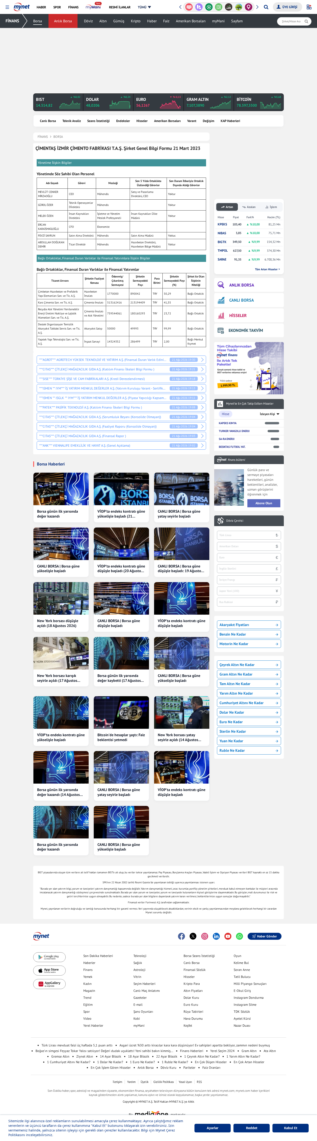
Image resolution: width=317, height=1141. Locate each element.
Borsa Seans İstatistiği (199, 956)
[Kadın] (249, 7)
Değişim (208, 121)
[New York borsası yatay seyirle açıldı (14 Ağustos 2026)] (181, 712)
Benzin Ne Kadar (233, 634)
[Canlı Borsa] (229, 7)
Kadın (87, 984)
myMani (218, 21)
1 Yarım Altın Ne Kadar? (243, 1056)
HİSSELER (238, 315)
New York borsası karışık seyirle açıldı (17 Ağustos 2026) (57, 678)
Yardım (131, 1082)
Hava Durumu (193, 1018)
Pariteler (189, 1067)
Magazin (89, 991)
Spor (86, 1011)
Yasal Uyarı (185, 1082)
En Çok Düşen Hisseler (211, 1062)
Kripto (136, 21)
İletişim (117, 1082)
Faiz (166, 21)
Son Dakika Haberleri (98, 956)
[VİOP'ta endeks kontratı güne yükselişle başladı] (61, 712)
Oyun (237, 956)
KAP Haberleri (230, 121)
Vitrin (137, 977)
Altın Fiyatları (193, 991)
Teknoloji (139, 956)
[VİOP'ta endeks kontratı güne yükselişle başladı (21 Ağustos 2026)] (121, 489)
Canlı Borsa (48, 121)
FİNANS (12, 20)
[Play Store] (49, 957)
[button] (7, 7)
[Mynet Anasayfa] (22, 5)
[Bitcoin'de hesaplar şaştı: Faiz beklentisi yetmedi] (121, 712)
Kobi (136, 1018)
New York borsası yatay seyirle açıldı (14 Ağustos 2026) (178, 737)
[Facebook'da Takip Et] (181, 936)
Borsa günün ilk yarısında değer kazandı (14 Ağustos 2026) (58, 792)
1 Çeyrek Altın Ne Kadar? (202, 1056)
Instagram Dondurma (249, 998)
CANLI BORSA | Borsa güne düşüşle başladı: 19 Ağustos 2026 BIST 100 (180, 569)
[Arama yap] (266, 7)
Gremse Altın (60, 1056)
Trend (87, 998)
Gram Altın (249, 1051)
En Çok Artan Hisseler (249, 1062)
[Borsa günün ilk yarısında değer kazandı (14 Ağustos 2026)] (61, 767)
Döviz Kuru (168, 1067)
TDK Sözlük (242, 1011)
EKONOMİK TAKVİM (246, 330)
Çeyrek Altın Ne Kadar (237, 664)
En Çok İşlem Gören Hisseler (111, 1067)
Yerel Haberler (93, 1025)
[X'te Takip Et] (193, 936)
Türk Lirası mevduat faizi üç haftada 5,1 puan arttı (77, 1045)
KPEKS (222, 224)
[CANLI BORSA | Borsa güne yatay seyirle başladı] (181, 489)
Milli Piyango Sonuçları (250, 984)
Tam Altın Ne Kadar (235, 683)
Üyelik (145, 1082)
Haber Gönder (267, 936)
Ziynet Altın (84, 1056)
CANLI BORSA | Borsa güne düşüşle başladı (118, 623)
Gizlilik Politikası (163, 1082)
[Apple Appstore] (49, 971)
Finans (88, 970)
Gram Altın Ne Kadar (236, 674)
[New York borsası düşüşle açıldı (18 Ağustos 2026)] (61, 598)
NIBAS (222, 233)
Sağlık (137, 963)
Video (87, 1018)
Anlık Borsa (63, 21)
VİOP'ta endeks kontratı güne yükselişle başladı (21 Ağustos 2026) (121, 514)
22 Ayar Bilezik (166, 1056)
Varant (191, 121)
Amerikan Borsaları (191, 21)
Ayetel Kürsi (242, 1018)
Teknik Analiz (71, 121)
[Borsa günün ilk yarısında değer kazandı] (61, 489)
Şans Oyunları (143, 1011)
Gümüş (118, 21)
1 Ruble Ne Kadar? (175, 1062)
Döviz (88, 21)
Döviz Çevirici (234, 521)
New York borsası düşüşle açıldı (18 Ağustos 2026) (57, 623)
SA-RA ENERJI (226, 439)
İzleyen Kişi (267, 414)
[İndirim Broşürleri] (199, 7)
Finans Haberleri (191, 1051)
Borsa (37, 21)
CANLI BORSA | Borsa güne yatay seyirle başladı (179, 513)
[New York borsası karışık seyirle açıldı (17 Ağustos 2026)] (61, 653)
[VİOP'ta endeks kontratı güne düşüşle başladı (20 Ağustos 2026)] (121, 544)
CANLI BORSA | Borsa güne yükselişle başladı (58, 568)
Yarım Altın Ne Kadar (236, 693)
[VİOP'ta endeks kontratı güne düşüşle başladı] (181, 598)
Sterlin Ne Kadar (233, 731)
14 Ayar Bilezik (110, 1056)
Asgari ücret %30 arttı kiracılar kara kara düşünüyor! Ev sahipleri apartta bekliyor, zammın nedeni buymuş (195, 1045)
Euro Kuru (191, 1004)
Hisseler (142, 121)
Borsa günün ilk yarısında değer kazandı (57, 513)
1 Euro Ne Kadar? (142, 1062)
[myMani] (94, 7)
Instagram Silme (245, 1004)
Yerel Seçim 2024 (222, 1051)
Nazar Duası (242, 1025)
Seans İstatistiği (98, 121)
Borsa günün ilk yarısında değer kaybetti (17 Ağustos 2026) (119, 678)
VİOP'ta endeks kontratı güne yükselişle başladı (61, 737)
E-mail (137, 1004)
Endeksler (123, 121)
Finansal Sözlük (195, 970)
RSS (199, 1082)
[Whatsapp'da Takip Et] (239, 936)
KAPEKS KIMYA (227, 423)
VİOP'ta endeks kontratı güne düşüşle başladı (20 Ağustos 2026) (121, 569)
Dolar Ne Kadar (232, 712)
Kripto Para (192, 984)
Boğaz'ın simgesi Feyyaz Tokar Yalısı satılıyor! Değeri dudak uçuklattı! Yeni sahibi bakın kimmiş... (104, 1051)
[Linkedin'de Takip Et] (216, 936)
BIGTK (222, 242)
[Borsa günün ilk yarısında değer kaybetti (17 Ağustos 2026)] (121, 653)
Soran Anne (242, 970)
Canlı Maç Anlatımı (146, 991)
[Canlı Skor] (209, 7)
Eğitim (88, 1004)
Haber (152, 21)
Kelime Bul (241, 963)
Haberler (89, 963)
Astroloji (139, 970)
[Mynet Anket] (189, 7)
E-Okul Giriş (242, 991)
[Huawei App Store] (49, 984)
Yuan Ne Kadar (231, 741)
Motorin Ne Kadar (234, 643)
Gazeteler (140, 998)
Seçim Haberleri (144, 984)
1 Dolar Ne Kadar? (110, 1062)
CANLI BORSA (241, 300)
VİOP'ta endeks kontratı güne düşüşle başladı (181, 623)
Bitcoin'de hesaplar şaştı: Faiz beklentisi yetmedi (121, 737)
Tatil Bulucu (242, 977)
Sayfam (237, 21)
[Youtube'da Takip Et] (227, 936)
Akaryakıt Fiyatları (234, 624)
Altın (103, 21)
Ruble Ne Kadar (232, 750)
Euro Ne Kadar (231, 721)
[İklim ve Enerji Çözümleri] (239, 7)
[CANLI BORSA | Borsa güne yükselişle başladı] (61, 544)
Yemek (87, 977)
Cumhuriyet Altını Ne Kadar (242, 702)
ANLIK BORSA (241, 285)
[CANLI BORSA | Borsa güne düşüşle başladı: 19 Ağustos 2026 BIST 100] (181, 544)
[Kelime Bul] (219, 7)
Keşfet (188, 1025)
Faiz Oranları (211, 1067)
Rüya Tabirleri (193, 1011)
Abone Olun (264, 503)
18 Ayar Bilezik (138, 1056)
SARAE (222, 259)
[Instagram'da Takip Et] (204, 936)
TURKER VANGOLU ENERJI (234, 431)
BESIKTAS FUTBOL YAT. (232, 446)
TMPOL (223, 251)
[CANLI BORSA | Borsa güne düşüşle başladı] (121, 598)
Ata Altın (270, 1051)
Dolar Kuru (191, 998)
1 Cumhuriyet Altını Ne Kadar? (68, 1062)
